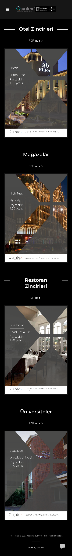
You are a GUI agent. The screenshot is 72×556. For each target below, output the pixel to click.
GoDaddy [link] (32, 547)
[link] (36, 9)
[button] (9, 9)
